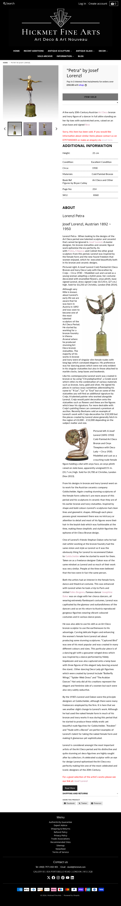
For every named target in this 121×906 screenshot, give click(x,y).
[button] (15, 129)
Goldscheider (72, 556)
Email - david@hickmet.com (73, 867)
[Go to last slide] (5, 129)
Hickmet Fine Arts (54, 895)
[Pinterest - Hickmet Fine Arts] (63, 877)
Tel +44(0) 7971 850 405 (47, 867)
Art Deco (103, 112)
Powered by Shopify (71, 895)
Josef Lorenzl (95, 242)
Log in (82, 3)
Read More (70, 788)
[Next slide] (56, 129)
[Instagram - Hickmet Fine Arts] (58, 877)
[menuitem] (16, 51)
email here (107, 139)
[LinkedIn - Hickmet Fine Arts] (72, 877)
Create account (98, 3)
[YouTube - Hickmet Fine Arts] (67, 877)
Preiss (71, 250)
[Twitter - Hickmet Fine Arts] (48, 877)
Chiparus (80, 250)
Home (5, 62)
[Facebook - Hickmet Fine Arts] (53, 877)
